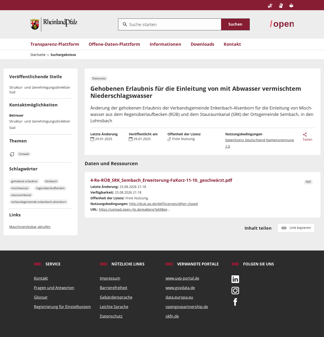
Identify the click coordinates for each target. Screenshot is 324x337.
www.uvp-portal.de (182, 278)
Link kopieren (300, 227)
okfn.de (172, 316)
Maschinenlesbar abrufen (30, 226)
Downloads (202, 44)
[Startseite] (53, 24)
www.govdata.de (180, 287)
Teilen (307, 139)
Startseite (38, 54)
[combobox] (169, 24)
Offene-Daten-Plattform (114, 44)
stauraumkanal (21, 195)
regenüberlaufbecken (50, 188)
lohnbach (51, 181)
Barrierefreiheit (113, 287)
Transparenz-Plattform (54, 44)
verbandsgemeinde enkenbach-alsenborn (38, 202)
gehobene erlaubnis (24, 181)
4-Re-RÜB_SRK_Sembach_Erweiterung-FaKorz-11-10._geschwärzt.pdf (161, 180)
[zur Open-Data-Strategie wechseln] (282, 24)
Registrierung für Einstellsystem (62, 306)
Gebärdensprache (116, 297)
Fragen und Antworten (54, 287)
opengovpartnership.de (187, 306)
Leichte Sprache (114, 306)
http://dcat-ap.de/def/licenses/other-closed (163, 203)
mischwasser (19, 188)
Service (52, 264)
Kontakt (232, 44)
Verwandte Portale (197, 264)
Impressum (110, 278)
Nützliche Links (127, 264)
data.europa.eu (179, 297)
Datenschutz (111, 316)
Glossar (41, 297)
